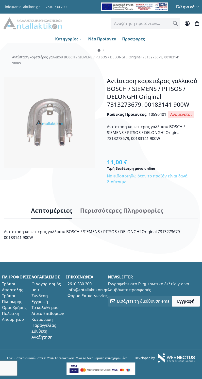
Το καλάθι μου (45, 307)
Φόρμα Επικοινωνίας (87, 295)
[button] (188, 7)
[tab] (51, 211)
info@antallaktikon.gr (22, 6)
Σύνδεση (40, 295)
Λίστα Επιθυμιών (48, 313)
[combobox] (145, 23)
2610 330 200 (56, 6)
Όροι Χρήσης (14, 307)
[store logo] (33, 23)
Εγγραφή (40, 301)
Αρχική (99, 50)
